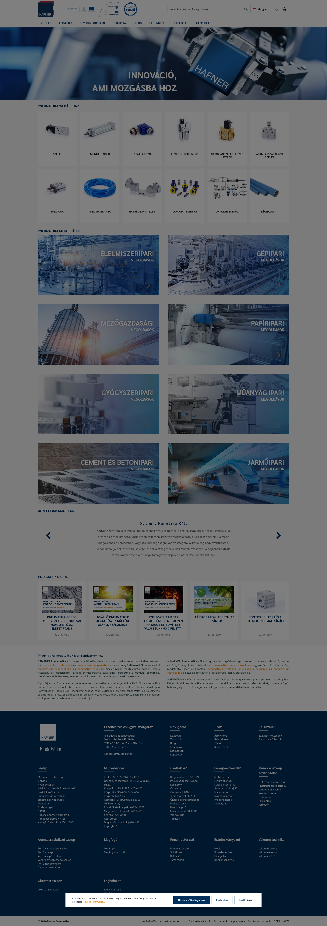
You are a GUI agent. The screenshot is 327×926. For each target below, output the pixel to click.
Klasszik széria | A (224, 784)
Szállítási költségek (270, 735)
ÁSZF (286, 921)
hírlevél (266, 921)
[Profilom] (284, 9)
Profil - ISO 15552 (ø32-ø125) (121, 777)
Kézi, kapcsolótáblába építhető (56, 788)
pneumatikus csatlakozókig (55, 668)
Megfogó (57, 211)
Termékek (176, 739)
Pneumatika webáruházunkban (232, 665)
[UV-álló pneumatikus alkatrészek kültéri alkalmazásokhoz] (113, 599)
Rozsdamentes (223, 852)
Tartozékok (177, 859)
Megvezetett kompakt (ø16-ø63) (124, 811)
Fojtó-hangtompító (49, 863)
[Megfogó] (57, 188)
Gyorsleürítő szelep (49, 867)
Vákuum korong (268, 848)
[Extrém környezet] (142, 188)
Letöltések (177, 750)
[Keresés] (246, 9)
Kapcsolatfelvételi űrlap (118, 753)
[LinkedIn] (59, 749)
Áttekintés (220, 735)
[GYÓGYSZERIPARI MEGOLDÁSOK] (98, 404)
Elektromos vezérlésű (51, 799)
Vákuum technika (185, 211)
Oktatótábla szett (48, 889)
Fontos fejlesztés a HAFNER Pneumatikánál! (265, 619)
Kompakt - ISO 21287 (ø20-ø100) (123, 788)
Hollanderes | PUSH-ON (184, 811)
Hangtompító (178, 807)
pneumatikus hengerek (252, 668)
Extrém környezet (142, 211)
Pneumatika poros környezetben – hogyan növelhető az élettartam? (61, 622)
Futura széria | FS (224, 780)
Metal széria (221, 777)
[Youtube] (47, 749)
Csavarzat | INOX (179, 792)
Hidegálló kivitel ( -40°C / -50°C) (57, 822)
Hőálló (218, 848)
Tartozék (264, 804)
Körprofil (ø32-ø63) (115, 795)
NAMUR (42, 811)
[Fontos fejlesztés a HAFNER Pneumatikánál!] (265, 599)
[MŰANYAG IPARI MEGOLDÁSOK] (228, 404)
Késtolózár (110, 818)
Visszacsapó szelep (49, 856)
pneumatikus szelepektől (57, 665)
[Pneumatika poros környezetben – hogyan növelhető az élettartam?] (62, 599)
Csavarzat (176, 788)
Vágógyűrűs (177, 814)
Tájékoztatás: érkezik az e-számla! (214, 619)
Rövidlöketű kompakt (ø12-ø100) (124, 807)
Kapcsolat (176, 754)
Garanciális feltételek (271, 739)
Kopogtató (110, 826)
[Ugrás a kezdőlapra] (46, 9)
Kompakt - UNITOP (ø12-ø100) (122, 799)
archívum (253, 921)
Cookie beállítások (199, 921)
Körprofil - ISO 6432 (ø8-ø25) (121, 792)
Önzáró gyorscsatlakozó (184, 799)
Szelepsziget (45, 807)
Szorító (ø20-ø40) (115, 814)
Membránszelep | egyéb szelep (227, 155)
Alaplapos (44, 803)
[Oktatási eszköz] (227, 188)
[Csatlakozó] (142, 130)
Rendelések (221, 746)
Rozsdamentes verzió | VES (54, 814)
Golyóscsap (265, 797)
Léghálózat (269, 211)
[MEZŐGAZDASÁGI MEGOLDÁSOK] (98, 334)
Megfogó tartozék (115, 852)
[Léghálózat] (269, 188)
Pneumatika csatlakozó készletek (184, 782)
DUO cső (175, 856)
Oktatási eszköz (227, 211)
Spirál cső (176, 852)
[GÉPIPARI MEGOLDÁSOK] (228, 264)
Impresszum (237, 921)
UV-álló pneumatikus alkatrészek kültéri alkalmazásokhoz (113, 621)
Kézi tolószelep (268, 793)
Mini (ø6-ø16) (112, 803)
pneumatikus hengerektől (92, 665)
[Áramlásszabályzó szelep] (269, 130)
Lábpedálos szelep (270, 789)
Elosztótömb (178, 803)
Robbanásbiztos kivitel (51, 818)
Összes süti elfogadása (191, 900)
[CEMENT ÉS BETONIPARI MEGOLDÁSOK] (98, 473)
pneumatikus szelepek (222, 668)
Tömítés (175, 818)
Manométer (221, 792)
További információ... (94, 901)
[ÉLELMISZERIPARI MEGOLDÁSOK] (98, 264)
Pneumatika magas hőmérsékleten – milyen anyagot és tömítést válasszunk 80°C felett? (163, 622)
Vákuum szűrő (267, 856)
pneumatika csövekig (91, 668)
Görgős (42, 780)
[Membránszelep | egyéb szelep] (227, 130)
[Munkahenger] (99, 130)
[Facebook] (41, 749)
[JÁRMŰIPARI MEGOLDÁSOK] (228, 473)
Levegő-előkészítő (184, 154)
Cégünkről (176, 746)
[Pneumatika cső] (99, 188)
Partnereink (220, 921)
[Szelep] (57, 130)
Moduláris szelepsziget (51, 777)
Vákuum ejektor (268, 852)
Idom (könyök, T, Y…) (182, 795)
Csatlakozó (142, 154)
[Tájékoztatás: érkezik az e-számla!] (214, 599)
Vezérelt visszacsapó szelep (54, 859)
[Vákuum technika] (184, 188)
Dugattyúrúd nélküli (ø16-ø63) (122, 822)
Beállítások (245, 900)
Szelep (57, 154)
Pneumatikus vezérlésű (51, 795)
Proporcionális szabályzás (223, 801)
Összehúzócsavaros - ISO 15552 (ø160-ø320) (127, 782)
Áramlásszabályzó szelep (269, 155)
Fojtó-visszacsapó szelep (53, 848)
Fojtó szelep (45, 852)
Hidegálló (220, 856)
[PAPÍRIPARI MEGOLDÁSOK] (228, 334)
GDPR (277, 921)
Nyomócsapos (46, 784)
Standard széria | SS (225, 788)
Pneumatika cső (100, 211)
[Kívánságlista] (276, 9)
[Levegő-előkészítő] (184, 130)
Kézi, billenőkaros (48, 792)
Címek (217, 743)
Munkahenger (100, 154)
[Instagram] (53, 749)
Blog (173, 743)
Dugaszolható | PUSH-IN (184, 777)
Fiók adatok (221, 739)
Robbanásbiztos (224, 859)
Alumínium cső (112, 889)
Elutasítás (222, 900)
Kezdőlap (175, 735)
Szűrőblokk (265, 800)
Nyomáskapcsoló (224, 795)
